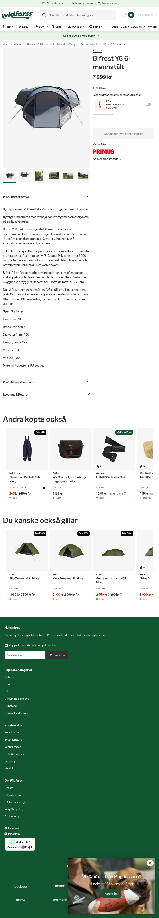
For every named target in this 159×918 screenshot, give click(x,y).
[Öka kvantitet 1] (109, 120)
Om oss (9, 788)
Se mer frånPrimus (105, 159)
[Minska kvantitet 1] (96, 120)
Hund (8, 684)
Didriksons (14, 473)
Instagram (14, 834)
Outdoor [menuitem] (77, 26)
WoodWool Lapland (149, 473)
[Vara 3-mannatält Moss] (71, 550)
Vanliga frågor (13, 747)
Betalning (10, 761)
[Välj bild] (9, 176)
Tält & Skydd (59, 44)
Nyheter (152, 26)
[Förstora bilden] (46, 108)
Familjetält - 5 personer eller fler (84, 44)
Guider (125, 26)
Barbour (57, 473)
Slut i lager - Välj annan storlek (123, 134)
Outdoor (18, 44)
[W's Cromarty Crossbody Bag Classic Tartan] (71, 449)
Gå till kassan (146, 14)
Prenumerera (57, 655)
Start (5, 44)
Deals (115, 26)
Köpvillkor (10, 768)
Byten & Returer (14, 739)
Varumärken (138, 26)
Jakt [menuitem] (58, 26)
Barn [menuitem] (41, 26)
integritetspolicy (47, 645)
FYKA (108, 101)
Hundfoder (11, 706)
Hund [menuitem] (96, 26)
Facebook (13, 828)
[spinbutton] (102, 120)
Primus (97, 50)
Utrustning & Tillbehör (37, 44)
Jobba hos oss (13, 795)
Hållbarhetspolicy (15, 802)
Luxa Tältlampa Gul (115, 104)
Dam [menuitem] (25, 26)
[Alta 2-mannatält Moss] (27, 550)
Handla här (111, 894)
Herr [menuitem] (8, 26)
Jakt (7, 691)
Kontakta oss (12, 732)
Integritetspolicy (14, 809)
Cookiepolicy (12, 816)
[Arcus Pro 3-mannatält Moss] (114, 550)
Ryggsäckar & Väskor (16, 713)
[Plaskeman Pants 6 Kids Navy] (27, 449)
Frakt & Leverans (14, 754)
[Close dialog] (150, 863)
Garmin (100, 473)
